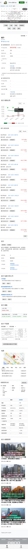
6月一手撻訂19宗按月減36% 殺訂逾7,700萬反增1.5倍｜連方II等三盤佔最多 (13, 479)
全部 (24, 103)
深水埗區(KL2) (13, 269)
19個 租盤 (12, 92)
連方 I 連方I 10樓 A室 (13, 145)
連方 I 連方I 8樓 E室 (13, 185)
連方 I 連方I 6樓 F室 (13, 135)
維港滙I (4, 385)
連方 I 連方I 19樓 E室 (13, 174)
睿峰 (13, 385)
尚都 (4, 388)
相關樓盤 (12, 263)
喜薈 (13, 390)
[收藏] (21, 458)
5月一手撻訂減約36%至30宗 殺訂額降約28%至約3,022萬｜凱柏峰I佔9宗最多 (13, 501)
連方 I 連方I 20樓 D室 (13, 155)
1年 (20, 103)
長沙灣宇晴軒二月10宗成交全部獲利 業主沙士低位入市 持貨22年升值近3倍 (13, 523)
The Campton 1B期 (5, 391)
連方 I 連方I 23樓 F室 (13, 216)
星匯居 (13, 388)
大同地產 (3, 278)
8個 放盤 (12, 66)
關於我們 (10, 539)
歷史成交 (24, 131)
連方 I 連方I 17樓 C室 (13, 195)
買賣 (20, 131)
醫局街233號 (6, 41)
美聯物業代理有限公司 (6, 294)
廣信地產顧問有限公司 (6, 286)
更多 (25, 236)
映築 (22, 385)
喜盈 (4, 395)
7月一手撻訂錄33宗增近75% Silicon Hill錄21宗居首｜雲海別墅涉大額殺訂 (13, 457)
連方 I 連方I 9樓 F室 (13, 225)
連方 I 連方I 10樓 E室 (13, 206)
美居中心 (23, 388)
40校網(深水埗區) (14, 265)
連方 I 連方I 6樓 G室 (13, 164)
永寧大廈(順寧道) (23, 390)
